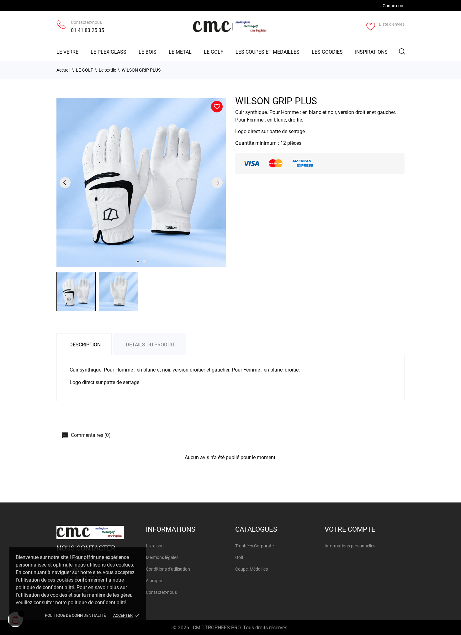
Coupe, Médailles (251, 569)
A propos (154, 580)
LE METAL (180, 52)
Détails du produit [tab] (150, 345)
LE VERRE (67, 52)
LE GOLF (213, 52)
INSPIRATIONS (371, 52)
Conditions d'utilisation (168, 569)
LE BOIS (147, 52)
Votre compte (350, 529)
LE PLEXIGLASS (108, 52)
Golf (239, 557)
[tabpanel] (141, 182)
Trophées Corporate (254, 545)
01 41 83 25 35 (87, 30)
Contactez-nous (86, 22)
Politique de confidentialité (75, 615)
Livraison (155, 545)
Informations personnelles (350, 545)
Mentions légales (162, 557)
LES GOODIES (327, 52)
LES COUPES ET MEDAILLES (267, 52)
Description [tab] (85, 345)
